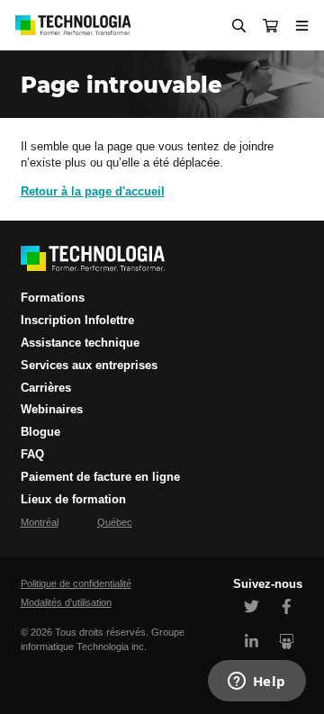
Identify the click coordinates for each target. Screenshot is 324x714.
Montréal (39, 522)
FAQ (32, 454)
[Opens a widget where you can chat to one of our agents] (256, 682)
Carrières (46, 387)
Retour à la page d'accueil (93, 191)
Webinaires (52, 409)
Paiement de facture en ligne (100, 477)
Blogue (40, 431)
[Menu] (302, 25)
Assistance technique (80, 342)
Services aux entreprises (89, 365)
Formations (53, 297)
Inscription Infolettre (77, 320)
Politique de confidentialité (76, 583)
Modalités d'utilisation (66, 602)
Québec (114, 522)
